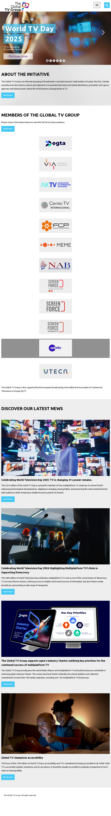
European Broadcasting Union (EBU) (58, 387)
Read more (8, 95)
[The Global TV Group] (16, 6)
